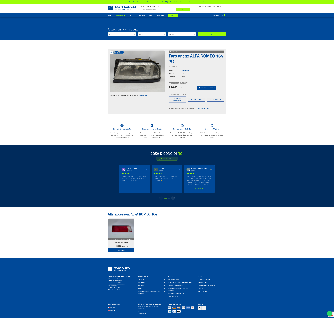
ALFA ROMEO (186, 71)
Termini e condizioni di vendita (206, 285)
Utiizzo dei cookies (203, 291)
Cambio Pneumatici (173, 296)
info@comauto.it (143, 314)
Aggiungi (122, 250)
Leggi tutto (199, 188)
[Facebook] (204, 308)
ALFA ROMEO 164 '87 (121, 242)
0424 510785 (217, 100)
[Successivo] (173, 198)
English (112, 310)
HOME (110, 15)
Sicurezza (200, 288)
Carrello (220, 15)
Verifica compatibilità (177, 99)
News (151, 15)
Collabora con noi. (203, 108)
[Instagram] (200, 308)
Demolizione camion (173, 279)
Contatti (160, 15)
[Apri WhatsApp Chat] (329, 313)
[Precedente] (161, 198)
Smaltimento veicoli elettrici (176, 293)
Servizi (132, 15)
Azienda (142, 15)
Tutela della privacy (204, 279)
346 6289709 (143, 95)
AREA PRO (173, 15)
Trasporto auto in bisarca (176, 285)
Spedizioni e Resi (202, 282)
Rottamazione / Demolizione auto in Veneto (180, 282)
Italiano (112, 307)
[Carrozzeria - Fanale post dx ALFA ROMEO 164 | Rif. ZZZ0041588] (121, 228)
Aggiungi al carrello (207, 88)
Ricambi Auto (121, 15)
